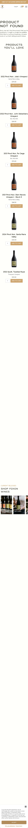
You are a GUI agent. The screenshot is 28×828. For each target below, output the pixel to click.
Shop (3, 509)
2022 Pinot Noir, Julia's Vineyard (14, 77)
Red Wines (18, 511)
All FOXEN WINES (5, 512)
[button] (25, 806)
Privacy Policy (19, 826)
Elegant (17, 509)
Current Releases (8, 486)
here (4, 34)
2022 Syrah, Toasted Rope (14, 272)
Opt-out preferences (10, 826)
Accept (14, 822)
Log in (16, 6)
